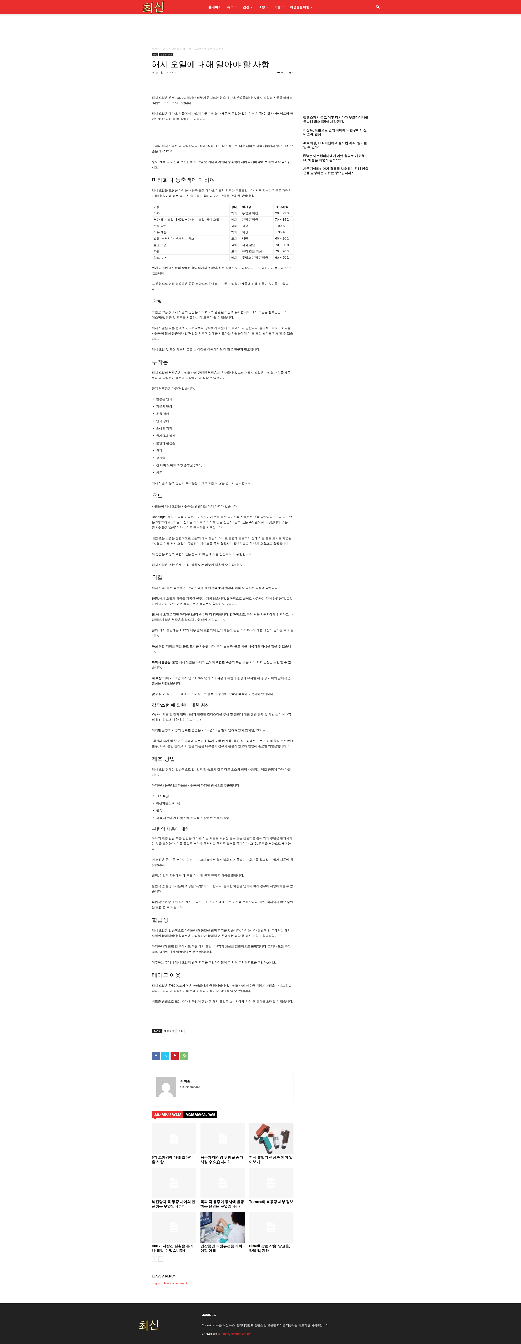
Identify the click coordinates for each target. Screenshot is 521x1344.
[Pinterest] (175, 1056)
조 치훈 (185, 1081)
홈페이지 (214, 7)
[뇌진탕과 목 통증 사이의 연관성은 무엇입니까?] (174, 1183)
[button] (378, 7)
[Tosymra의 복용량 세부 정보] (271, 1183)
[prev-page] (154, 1259)
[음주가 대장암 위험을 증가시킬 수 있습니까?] (222, 1138)
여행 (261, 7)
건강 (246, 7)
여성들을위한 (299, 7)
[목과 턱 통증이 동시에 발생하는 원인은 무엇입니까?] (222, 1183)
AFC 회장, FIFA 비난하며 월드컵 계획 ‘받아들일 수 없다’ (335, 145)
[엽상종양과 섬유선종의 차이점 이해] (222, 1227)
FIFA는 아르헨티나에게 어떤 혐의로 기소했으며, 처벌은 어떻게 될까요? (335, 158)
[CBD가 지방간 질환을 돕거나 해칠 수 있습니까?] (174, 1227)
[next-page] (160, 1259)
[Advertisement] (260, 54)
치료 (180, 1031)
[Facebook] (156, 1056)
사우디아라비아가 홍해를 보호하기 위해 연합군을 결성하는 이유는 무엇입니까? (335, 171)
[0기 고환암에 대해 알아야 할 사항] (174, 1138)
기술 (277, 7)
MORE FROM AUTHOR (200, 1114)
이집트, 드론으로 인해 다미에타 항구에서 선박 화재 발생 (335, 132)
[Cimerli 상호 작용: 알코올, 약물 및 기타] (271, 1227)
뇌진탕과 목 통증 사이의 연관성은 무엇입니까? (173, 1204)
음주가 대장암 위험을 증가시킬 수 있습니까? (221, 1159)
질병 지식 (169, 1031)
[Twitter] (165, 1056)
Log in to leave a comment (169, 1283)
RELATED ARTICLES (167, 1114)
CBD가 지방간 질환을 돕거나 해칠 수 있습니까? (173, 1248)
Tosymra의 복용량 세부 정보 (271, 1202)
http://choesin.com (190, 1086)
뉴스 (230, 7)
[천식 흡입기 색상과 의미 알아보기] (271, 1138)
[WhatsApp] (184, 1056)
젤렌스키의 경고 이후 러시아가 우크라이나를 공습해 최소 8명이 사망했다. (335, 119)
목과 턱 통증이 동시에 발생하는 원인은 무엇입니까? (222, 1204)
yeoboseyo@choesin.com (235, 1334)
